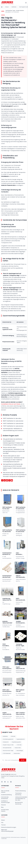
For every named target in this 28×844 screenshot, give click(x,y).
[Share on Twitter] (7, 480)
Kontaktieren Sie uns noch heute (10, 404)
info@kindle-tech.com (10, 774)
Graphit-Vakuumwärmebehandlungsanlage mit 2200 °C (7, 713)
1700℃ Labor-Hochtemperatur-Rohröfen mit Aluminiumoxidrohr (7, 667)
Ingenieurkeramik (20, 739)
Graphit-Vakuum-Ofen (8, 744)
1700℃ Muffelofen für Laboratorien (13, 426)
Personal (3, 805)
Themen (3, 825)
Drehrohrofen (17, 753)
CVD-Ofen (19, 744)
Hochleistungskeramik (8, 739)
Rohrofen (13, 736)
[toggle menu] (26, 3)
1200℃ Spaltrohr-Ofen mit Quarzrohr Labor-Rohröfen (20, 690)
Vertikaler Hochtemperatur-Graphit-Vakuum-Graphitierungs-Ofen (20, 622)
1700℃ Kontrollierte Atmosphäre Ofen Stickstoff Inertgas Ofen (7, 644)
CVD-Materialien (7, 753)
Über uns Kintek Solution (5, 791)
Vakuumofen (18, 747)
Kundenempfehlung (6, 794)
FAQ (2, 822)
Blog (2, 807)
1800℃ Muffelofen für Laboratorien (13, 421)
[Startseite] (1, 7)
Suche (22, 760)
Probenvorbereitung (20, 791)
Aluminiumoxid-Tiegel (8, 750)
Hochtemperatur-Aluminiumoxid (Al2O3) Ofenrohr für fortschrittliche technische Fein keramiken (7, 576)
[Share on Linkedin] (5, 480)
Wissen (7, 7)
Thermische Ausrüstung (18, 793)
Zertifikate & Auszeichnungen (5, 801)
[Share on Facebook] (2, 480)
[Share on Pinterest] (9, 480)
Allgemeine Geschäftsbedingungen (7, 830)
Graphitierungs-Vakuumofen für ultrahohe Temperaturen (6, 599)
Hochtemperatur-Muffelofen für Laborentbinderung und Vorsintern (7, 553)
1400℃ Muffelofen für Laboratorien (13, 423)
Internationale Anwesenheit (5, 797)
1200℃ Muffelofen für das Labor (12, 418)
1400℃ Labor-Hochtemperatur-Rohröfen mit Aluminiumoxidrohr (7, 690)
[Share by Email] (12, 480)
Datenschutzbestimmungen (7, 827)
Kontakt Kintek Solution (5, 810)
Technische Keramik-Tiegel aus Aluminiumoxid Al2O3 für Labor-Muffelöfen (20, 644)
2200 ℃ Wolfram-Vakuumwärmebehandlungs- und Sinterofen (21, 713)
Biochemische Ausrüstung (19, 803)
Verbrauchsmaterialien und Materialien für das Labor (21, 798)
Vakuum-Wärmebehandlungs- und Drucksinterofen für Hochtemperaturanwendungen (21, 576)
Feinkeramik (5, 742)
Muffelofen (14, 7)
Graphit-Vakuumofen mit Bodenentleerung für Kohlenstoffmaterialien (21, 667)
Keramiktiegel (20, 750)
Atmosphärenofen (7, 747)
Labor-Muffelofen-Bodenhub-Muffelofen (19, 553)
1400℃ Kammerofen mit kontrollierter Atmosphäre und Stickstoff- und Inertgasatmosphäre (21, 599)
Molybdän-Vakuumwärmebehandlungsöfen (7, 622)
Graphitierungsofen (16, 742)
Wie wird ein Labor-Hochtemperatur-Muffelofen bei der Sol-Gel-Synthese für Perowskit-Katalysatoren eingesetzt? (15, 474)
